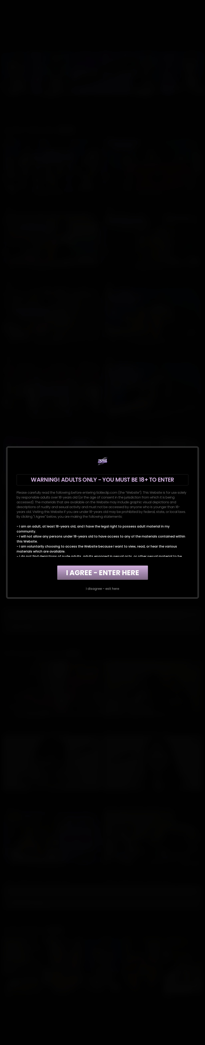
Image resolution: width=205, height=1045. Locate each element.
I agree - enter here (102, 573)
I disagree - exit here (102, 588)
